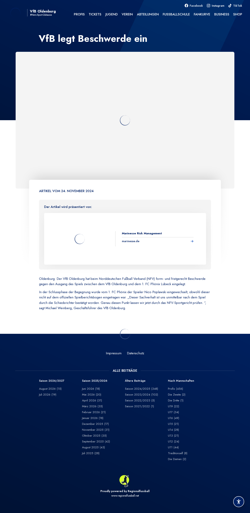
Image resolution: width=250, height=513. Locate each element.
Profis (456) (175, 389)
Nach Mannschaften (181, 381)
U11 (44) (173, 447)
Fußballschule (176, 14)
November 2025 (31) (95, 430)
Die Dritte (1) (175, 400)
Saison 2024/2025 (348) (141, 389)
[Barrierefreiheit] (239, 502)
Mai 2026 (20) (91, 394)
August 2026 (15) (50, 389)
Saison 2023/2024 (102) (141, 394)
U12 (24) (173, 441)
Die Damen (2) (177, 459)
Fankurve (202, 14)
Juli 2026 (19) (47, 394)
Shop (237, 14)
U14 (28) (173, 430)
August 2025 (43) (93, 447)
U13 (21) (173, 435)
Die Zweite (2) (176, 394)
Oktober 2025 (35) (94, 435)
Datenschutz (135, 353)
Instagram (218, 6)
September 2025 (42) (96, 441)
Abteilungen (148, 14)
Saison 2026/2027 (51, 381)
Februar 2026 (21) (94, 412)
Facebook (196, 6)
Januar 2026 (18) (92, 418)
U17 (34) (173, 412)
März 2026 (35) (92, 406)
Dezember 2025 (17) (95, 424)
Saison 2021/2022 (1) (139, 406)
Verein (127, 14)
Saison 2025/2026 (94, 381)
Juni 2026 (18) (91, 389)
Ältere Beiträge (135, 381)
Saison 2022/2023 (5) (140, 400)
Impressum (113, 353)
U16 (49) (173, 418)
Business (221, 14)
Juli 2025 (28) (90, 453)
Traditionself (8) (177, 453)
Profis (79, 14)
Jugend (111, 14)
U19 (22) (173, 406)
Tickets (95, 14)
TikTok (237, 6)
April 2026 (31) (92, 400)
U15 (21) (173, 424)
